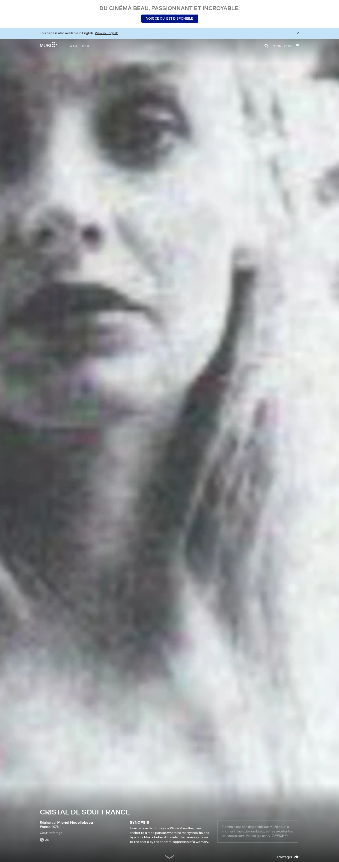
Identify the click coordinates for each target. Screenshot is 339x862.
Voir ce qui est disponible (169, 18)
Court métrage (51, 833)
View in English (106, 33)
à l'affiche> (278, 836)
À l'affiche (80, 46)
